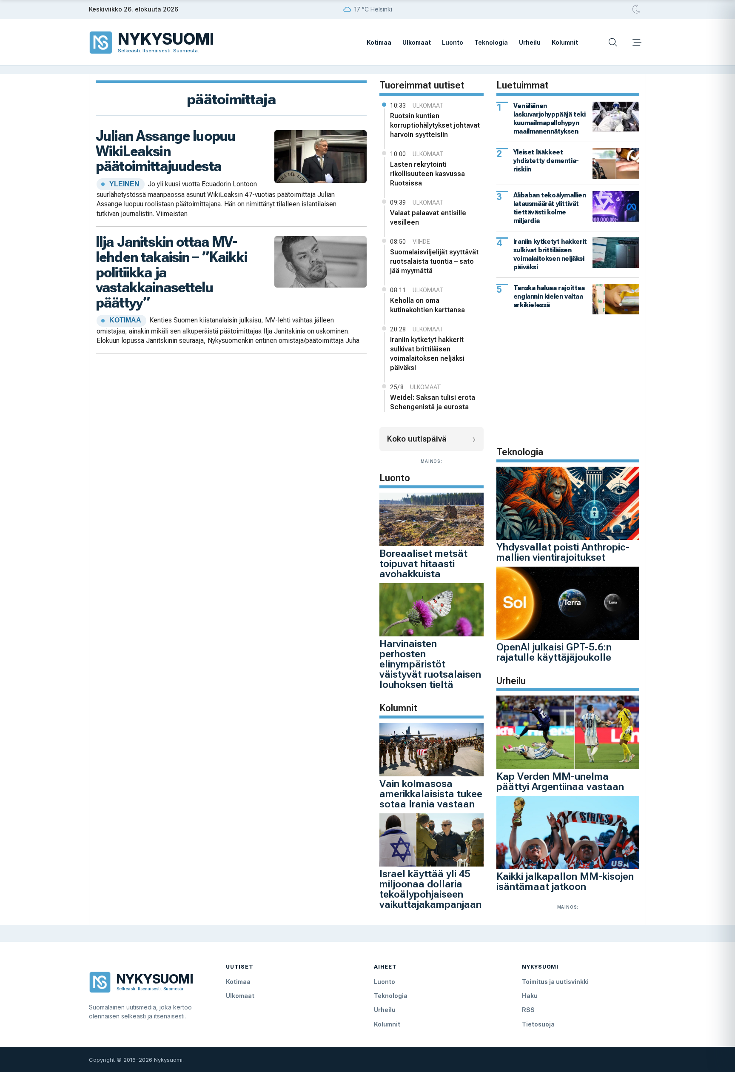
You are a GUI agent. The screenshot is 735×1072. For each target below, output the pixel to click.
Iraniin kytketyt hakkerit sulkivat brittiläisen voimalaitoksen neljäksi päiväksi (427, 354)
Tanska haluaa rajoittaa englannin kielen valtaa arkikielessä (549, 296)
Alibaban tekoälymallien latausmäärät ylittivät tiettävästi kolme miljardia (549, 208)
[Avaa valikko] (636, 42)
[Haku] (613, 42)
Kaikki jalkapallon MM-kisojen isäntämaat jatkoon (565, 881)
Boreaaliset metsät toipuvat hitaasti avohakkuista (423, 563)
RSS (528, 1009)
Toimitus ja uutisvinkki (555, 981)
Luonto (452, 42)
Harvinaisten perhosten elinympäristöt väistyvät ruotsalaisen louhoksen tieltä (430, 664)
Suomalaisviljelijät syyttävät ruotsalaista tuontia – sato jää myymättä (434, 261)
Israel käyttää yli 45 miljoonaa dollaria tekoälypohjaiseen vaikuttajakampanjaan (430, 889)
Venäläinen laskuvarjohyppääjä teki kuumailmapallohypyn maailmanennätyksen (549, 118)
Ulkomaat (416, 42)
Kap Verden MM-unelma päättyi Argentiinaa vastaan (560, 781)
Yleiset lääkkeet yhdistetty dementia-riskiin (546, 160)
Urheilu (530, 42)
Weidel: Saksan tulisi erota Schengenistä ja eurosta (432, 402)
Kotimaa (379, 42)
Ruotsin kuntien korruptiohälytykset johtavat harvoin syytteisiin (435, 125)
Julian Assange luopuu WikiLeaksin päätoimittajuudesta (165, 150)
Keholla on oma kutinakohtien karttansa (427, 305)
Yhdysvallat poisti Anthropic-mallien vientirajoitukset (563, 552)
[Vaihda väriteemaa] (636, 9)
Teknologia (491, 42)
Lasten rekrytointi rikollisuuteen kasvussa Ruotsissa (427, 173)
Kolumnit (565, 42)
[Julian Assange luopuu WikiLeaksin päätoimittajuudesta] (320, 155)
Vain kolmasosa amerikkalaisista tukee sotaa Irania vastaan (430, 794)
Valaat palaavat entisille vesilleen (428, 217)
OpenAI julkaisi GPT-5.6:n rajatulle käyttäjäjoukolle (554, 652)
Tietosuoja (538, 1024)
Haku (530, 995)
